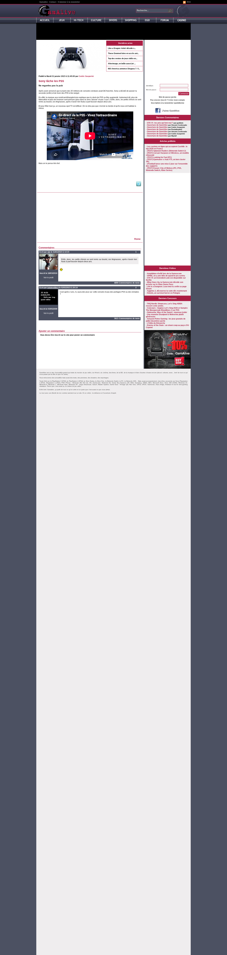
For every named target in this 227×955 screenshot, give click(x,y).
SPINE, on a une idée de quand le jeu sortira (166, 276)
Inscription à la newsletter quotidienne (167, 103)
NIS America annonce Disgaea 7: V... (124, 69)
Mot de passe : (151, 90)
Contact (52, 2)
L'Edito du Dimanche (156, 323)
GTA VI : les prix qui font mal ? (160, 123)
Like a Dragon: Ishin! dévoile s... (122, 48)
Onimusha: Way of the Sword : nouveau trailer (167, 312)
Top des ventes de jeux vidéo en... (122, 58)
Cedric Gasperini (86, 76)
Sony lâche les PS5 (51, 81)
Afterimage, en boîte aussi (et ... (122, 64)
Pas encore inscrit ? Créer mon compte (167, 100)
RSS (189, 2)
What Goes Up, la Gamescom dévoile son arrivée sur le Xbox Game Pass (164, 283)
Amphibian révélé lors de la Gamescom (164, 273)
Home (137, 239)
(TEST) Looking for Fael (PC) (159, 157)
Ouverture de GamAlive (157, 125)
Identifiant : (150, 86)
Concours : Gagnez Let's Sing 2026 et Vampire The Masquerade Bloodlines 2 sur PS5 (167, 309)
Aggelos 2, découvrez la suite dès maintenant (167, 291)
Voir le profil (48, 277)
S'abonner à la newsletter (69, 2)
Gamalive (43, 2)
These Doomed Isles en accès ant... (123, 53)
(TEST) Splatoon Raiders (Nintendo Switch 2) (166, 151)
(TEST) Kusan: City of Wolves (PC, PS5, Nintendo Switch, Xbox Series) (163, 169)
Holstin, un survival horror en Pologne (163, 293)
